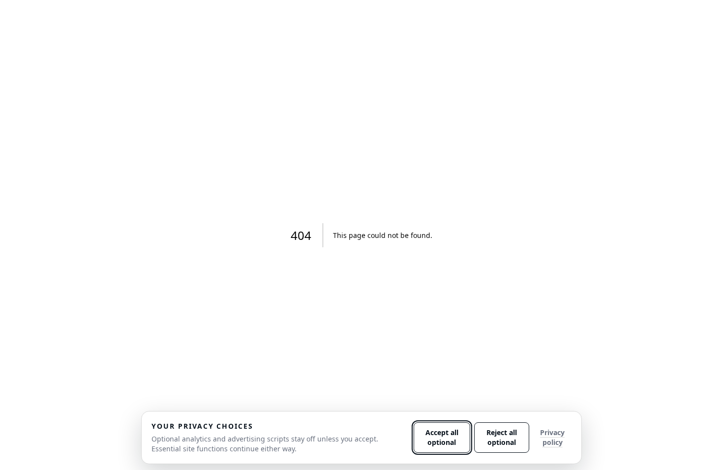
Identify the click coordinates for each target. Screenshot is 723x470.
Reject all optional (501, 437)
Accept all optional (441, 437)
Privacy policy (552, 437)
